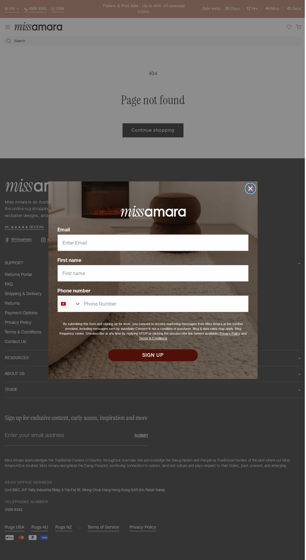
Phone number (71, 291)
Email (61, 230)
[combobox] (67, 304)
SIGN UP (151, 355)
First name (67, 260)
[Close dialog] (248, 188)
